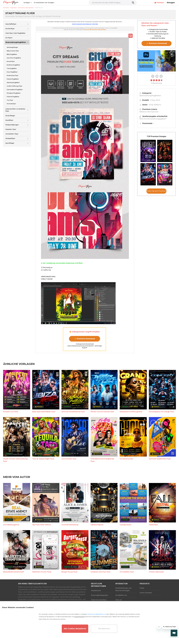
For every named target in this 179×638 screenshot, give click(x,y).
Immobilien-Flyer (127, 572)
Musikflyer (9, 120)
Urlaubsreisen (125, 525)
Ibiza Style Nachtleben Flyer (43, 412)
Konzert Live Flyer (10, 412)
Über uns (118, 600)
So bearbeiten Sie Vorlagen (44, 3)
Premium (160, 3)
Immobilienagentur (11, 525)
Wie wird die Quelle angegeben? (153, 119)
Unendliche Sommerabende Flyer (102, 460)
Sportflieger (9, 143)
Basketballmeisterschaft (13, 572)
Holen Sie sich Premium (156, 191)
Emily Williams (155, 105)
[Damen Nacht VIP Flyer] (164, 174)
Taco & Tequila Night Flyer (43, 459)
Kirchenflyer (10, 29)
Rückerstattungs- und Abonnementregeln (123, 589)
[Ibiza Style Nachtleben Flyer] (148, 174)
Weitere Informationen (149, 112)
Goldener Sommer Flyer (100, 572)
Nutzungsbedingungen (99, 595)
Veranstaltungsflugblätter (15, 42)
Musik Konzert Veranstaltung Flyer (15, 460)
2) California (46, 270)
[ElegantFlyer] (10, 3)
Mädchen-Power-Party (41, 572)
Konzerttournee (126, 459)
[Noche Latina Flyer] (164, 151)
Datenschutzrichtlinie (98, 600)
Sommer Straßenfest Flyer (160, 459)
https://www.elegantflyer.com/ (97, 614)
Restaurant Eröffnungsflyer (131, 412)
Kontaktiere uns (121, 595)
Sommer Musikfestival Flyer (73, 412)
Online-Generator (146, 593)
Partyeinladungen (12, 125)
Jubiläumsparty (97, 525)
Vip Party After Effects (41, 525)
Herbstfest (153, 525)
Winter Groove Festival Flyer (102, 412)
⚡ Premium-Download (84, 339)
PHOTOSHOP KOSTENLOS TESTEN (85, 24)
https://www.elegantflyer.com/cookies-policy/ (98, 616)
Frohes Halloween (156, 572)
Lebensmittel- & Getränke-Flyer (15, 110)
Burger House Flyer (69, 572)
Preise (142, 588)
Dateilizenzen (96, 590)
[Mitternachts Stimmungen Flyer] (148, 151)
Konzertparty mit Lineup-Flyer (161, 412)
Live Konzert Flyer (68, 459)
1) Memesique (46, 267)
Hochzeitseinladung (69, 525)
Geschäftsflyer (10, 24)
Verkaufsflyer (10, 138)
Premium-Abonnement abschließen (94, 29)
